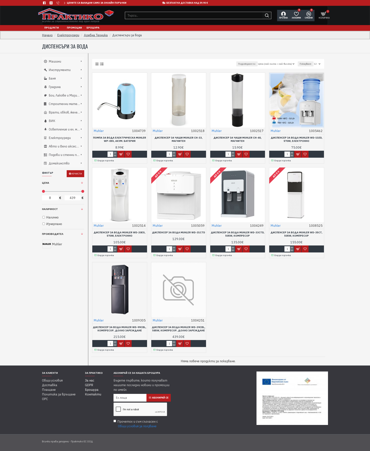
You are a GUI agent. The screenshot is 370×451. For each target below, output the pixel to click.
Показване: (306, 63)
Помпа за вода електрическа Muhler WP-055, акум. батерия (119, 139)
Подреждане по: (247, 63)
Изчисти (76, 173)
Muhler (99, 131)
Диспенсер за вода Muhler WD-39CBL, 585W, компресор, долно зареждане (178, 329)
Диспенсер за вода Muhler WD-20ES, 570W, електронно (119, 234)
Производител (52, 234)
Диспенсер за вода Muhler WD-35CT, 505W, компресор (296, 234)
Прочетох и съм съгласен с (137, 424)
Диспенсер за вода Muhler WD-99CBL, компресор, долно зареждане (119, 329)
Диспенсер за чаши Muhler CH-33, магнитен (179, 139)
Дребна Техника (96, 35)
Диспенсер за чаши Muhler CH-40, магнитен (238, 139)
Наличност (50, 209)
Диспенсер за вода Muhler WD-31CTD (178, 232)
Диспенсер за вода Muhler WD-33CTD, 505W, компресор (237, 234)
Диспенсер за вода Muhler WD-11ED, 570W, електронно (296, 139)
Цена (45, 182)
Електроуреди (68, 35)
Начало (47, 35)
